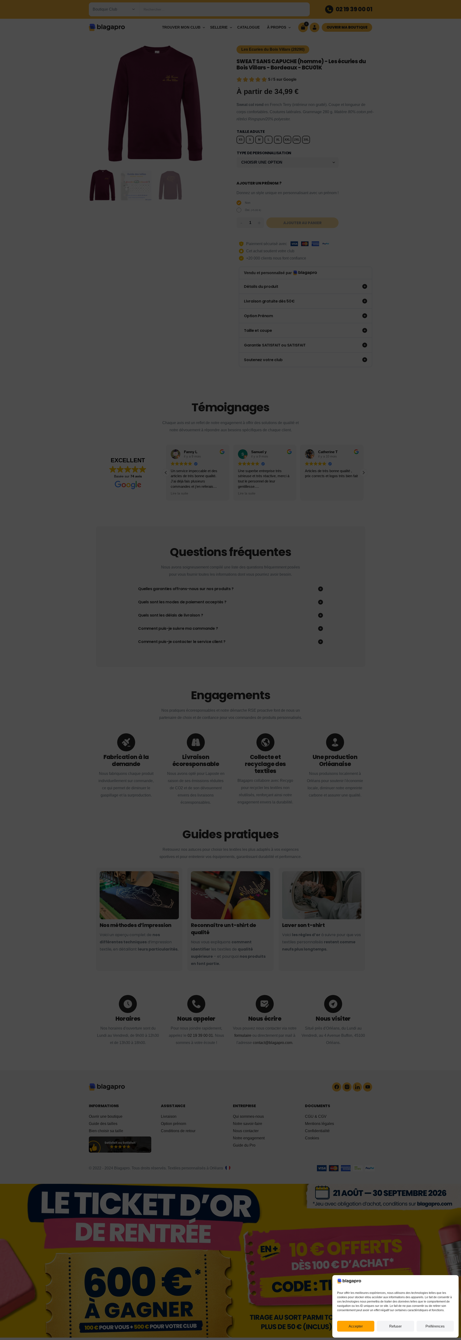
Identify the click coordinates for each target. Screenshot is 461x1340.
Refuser (395, 1326)
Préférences (435, 1326)
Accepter (356, 1326)
